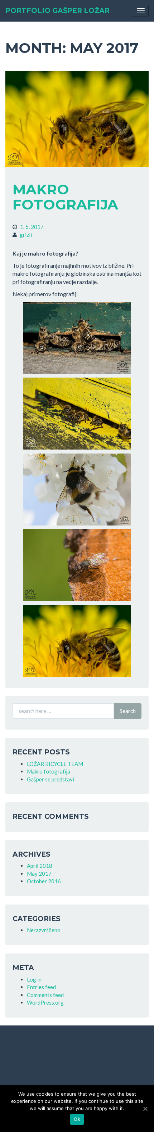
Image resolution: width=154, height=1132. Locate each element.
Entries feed (41, 987)
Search (128, 711)
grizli (26, 234)
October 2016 (44, 881)
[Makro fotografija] (77, 119)
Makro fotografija (65, 197)
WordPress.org (45, 1002)
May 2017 (39, 873)
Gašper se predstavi (50, 779)
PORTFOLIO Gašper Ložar (57, 10)
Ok (77, 1119)
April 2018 (39, 865)
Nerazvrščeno (44, 930)
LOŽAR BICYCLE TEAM (55, 764)
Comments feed (45, 995)
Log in (34, 979)
